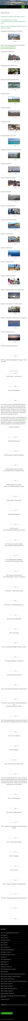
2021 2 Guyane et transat (6, 983)
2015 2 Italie (3, 935)
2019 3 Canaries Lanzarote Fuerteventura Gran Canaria (12, 974)
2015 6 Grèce (3, 944)
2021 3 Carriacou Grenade (6, 986)
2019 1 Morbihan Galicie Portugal (8, 969)
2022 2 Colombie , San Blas (6, 990)
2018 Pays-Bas (4, 964)
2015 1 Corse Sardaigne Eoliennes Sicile (9, 932)
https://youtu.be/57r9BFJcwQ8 (8, 48)
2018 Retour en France (5, 966)
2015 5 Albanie (4, 942)
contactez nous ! (7, 1013)
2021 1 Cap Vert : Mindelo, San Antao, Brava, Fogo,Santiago (13, 981)
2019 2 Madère (4, 971)
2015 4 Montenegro (5, 940)
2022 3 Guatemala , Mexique (7, 993)
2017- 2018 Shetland (5, 959)
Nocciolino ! (4, 7)
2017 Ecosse (3, 957)
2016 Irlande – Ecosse (5, 952)
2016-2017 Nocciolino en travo (7, 954)
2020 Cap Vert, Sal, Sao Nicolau (7, 978)
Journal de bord (4, 999)
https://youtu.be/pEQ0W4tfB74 (8, 46)
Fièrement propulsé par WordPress (7, 1019)
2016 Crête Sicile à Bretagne (7, 949)
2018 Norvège (4, 961)
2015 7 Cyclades (4, 947)
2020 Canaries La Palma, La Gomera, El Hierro (10, 976)
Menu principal (26, 6)
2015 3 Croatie (4, 937)
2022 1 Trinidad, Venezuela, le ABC (8, 988)
